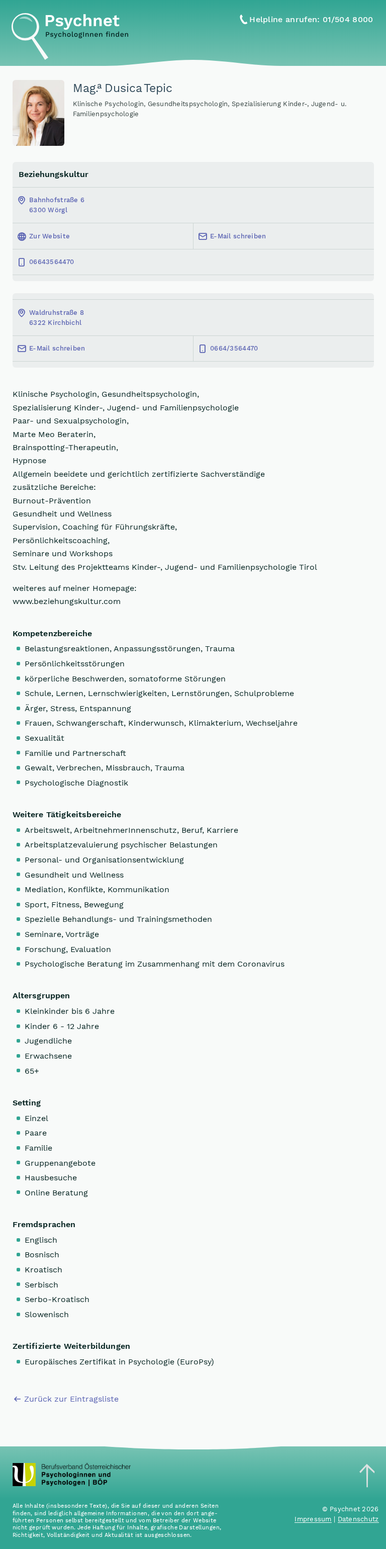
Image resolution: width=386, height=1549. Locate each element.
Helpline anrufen (311, 19)
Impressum (313, 1519)
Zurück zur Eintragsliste (71, 1399)
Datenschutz (358, 1519)
